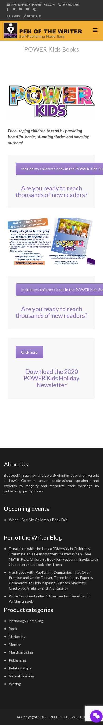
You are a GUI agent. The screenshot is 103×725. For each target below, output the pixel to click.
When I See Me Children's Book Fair (38, 519)
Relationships (20, 668)
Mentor (15, 644)
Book (13, 628)
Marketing (17, 636)
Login (15, 16)
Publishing (17, 660)
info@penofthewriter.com (32, 4)
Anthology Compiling (26, 620)
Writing (15, 684)
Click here (29, 352)
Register (34, 16)
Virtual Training (21, 676)
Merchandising (21, 652)
